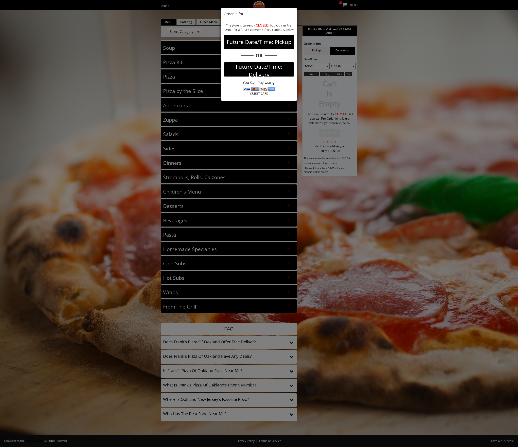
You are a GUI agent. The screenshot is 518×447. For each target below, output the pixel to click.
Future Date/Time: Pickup (259, 42)
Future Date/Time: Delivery (259, 70)
